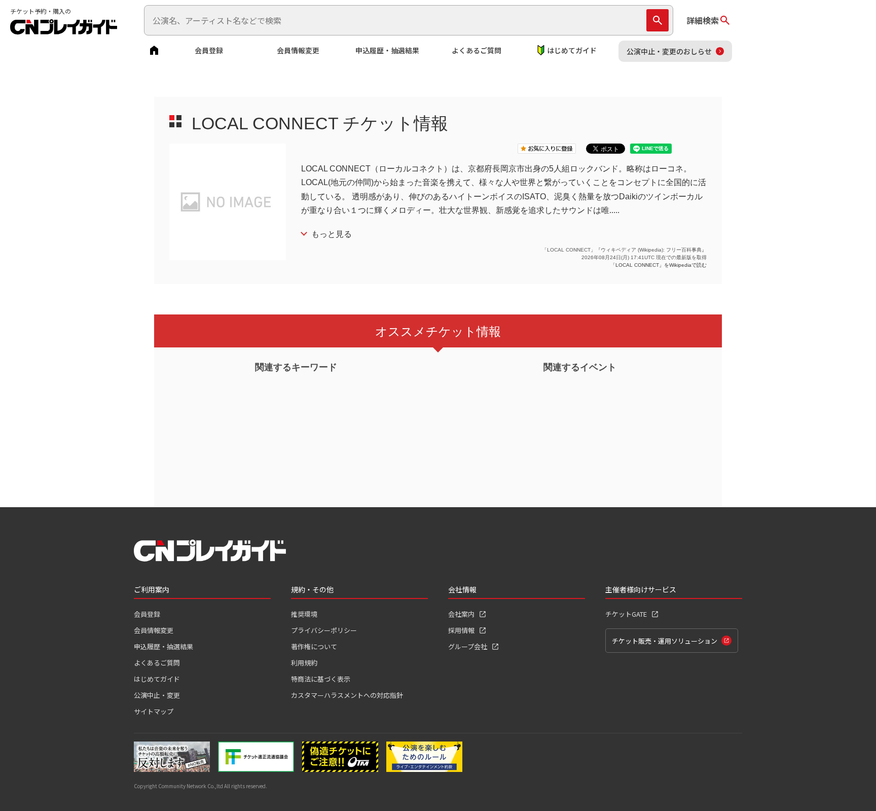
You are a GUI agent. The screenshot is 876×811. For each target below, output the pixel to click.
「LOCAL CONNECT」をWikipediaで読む (658, 265)
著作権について (314, 646)
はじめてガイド (572, 50)
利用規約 (304, 662)
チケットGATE (626, 614)
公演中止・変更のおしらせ (669, 51)
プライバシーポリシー (324, 630)
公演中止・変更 (157, 695)
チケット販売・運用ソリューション (664, 641)
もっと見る (331, 234)
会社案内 (461, 614)
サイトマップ (153, 711)
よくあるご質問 (476, 50)
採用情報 (461, 630)
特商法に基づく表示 (320, 679)
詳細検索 (702, 20)
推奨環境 (304, 614)
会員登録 (209, 50)
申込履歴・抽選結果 (387, 50)
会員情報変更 (298, 50)
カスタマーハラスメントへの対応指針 (347, 695)
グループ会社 (467, 646)
